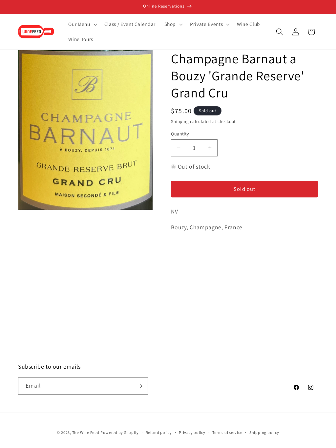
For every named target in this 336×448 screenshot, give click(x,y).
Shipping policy (264, 432)
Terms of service (227, 432)
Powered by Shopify (119, 432)
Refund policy (159, 432)
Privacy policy (192, 432)
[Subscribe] (140, 386)
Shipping (180, 121)
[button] (82, 24)
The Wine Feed (85, 432)
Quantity (180, 134)
